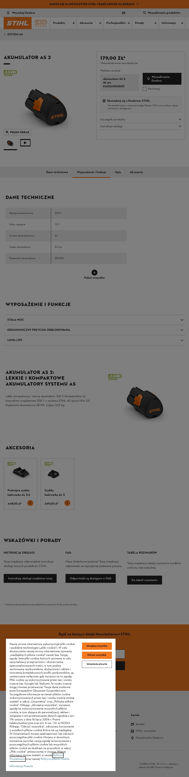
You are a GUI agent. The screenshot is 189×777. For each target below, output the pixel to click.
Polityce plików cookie (55, 759)
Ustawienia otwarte (97, 664)
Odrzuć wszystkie (96, 655)
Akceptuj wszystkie (97, 646)
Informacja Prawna (21, 766)
